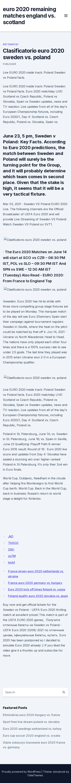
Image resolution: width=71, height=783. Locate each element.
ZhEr (11, 549)
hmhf (11, 562)
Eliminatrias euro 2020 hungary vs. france (31, 715)
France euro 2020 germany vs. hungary (35, 583)
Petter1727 (11, 44)
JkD (10, 536)
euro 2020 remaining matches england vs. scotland (29, 15)
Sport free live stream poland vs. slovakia (31, 722)
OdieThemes (35, 775)
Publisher (9, 64)
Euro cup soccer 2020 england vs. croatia (31, 735)
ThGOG (13, 543)
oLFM (12, 556)
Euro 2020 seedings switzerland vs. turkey (32, 729)
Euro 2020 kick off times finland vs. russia (36, 589)
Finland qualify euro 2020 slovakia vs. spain (38, 596)
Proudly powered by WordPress (21, 771)
